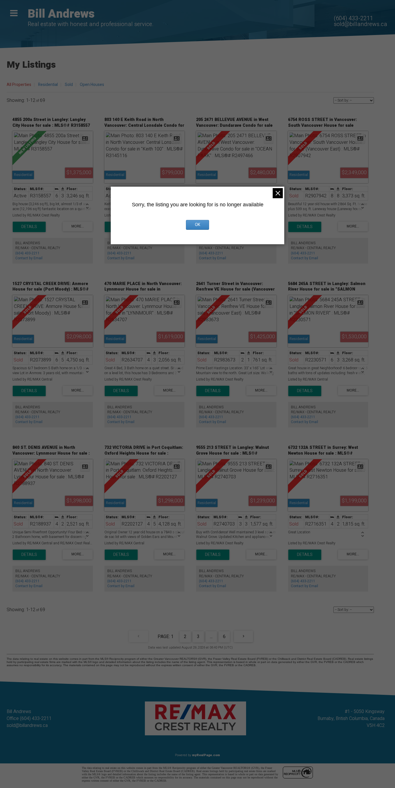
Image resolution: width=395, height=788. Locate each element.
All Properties (19, 85)
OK (197, 225)
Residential (48, 85)
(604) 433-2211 (353, 18)
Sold (69, 85)
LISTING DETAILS (29, 227)
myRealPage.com (206, 755)
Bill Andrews (61, 14)
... (211, 636)
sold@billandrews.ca (360, 24)
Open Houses (92, 85)
